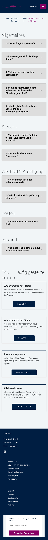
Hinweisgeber (13, 475)
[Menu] (43, 6)
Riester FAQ (21, 304)
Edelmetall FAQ (22, 407)
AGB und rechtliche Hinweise (19, 465)
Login (33, 6)
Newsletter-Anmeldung (24, 533)
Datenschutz (13, 461)
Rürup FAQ (22, 338)
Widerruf (11, 505)
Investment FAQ (22, 372)
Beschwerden (13, 501)
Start (8, 18)
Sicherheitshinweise (15, 472)
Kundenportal (13, 498)
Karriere (11, 494)
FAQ (24, 18)
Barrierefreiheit (13, 468)
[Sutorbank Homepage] (11, 6)
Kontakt (11, 491)
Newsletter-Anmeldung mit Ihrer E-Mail (23, 520)
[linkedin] (5, 452)
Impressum (12, 479)
